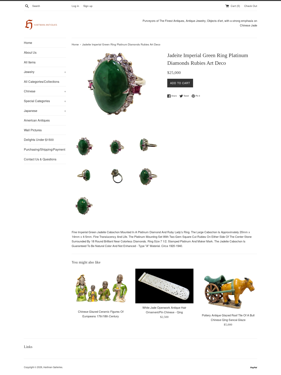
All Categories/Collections (41, 81)
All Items (30, 62)
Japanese (45, 110)
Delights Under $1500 (39, 139)
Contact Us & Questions (40, 159)
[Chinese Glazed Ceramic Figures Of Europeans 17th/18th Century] (101, 288)
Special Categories (45, 101)
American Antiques (37, 120)
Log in (75, 6)
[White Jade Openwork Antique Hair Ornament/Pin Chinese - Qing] (164, 286)
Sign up (88, 6)
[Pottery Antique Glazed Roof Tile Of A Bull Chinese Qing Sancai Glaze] (228, 290)
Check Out (250, 6)
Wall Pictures (33, 130)
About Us (30, 52)
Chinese (45, 91)
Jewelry (45, 72)
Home (28, 42)
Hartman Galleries (52, 367)
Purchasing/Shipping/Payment (44, 149)
